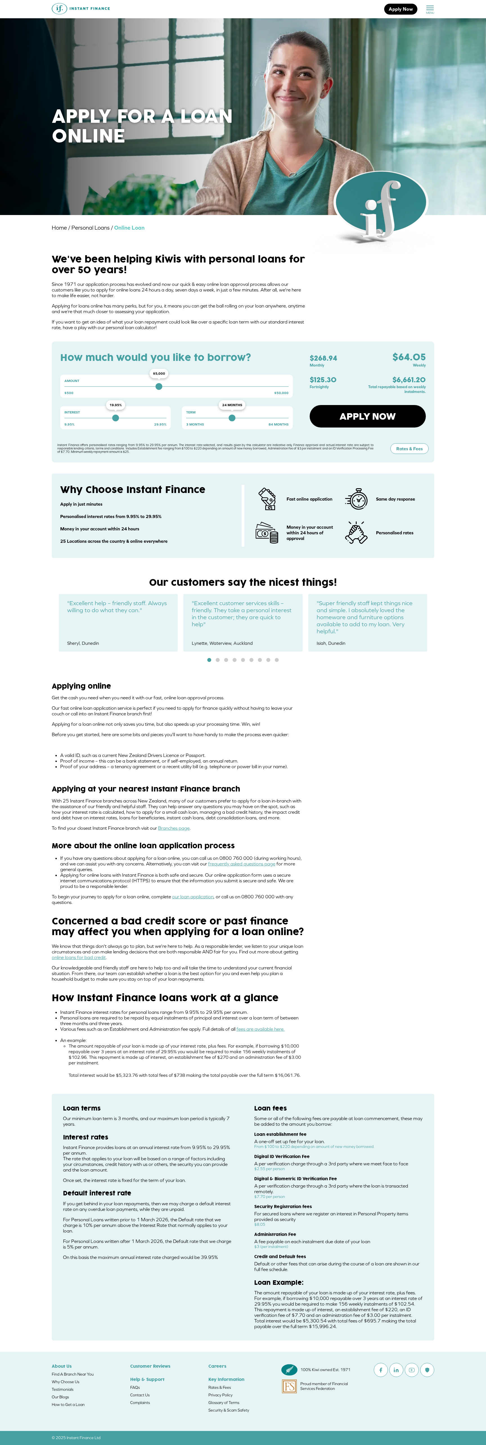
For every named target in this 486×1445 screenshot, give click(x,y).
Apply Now (401, 9)
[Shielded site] (427, 1370)
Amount (71, 381)
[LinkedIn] (396, 1370)
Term (190, 412)
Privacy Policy (220, 1395)
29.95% (160, 424)
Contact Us (140, 1395)
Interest (72, 412)
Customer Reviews (150, 1367)
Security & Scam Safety (228, 1410)
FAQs (135, 1387)
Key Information (226, 1380)
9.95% (69, 424)
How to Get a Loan (68, 1404)
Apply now (367, 416)
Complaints (140, 1402)
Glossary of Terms (223, 1402)
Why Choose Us (65, 1382)
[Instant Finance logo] (81, 9)
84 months (279, 424)
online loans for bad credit (79, 957)
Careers (217, 1367)
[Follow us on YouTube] (412, 1370)
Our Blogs (60, 1397)
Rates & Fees (409, 448)
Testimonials (62, 1389)
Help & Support (147, 1380)
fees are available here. (261, 1029)
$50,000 (281, 393)
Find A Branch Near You (73, 1374)
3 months (195, 424)
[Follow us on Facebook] (381, 1370)
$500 (68, 393)
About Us (62, 1367)
